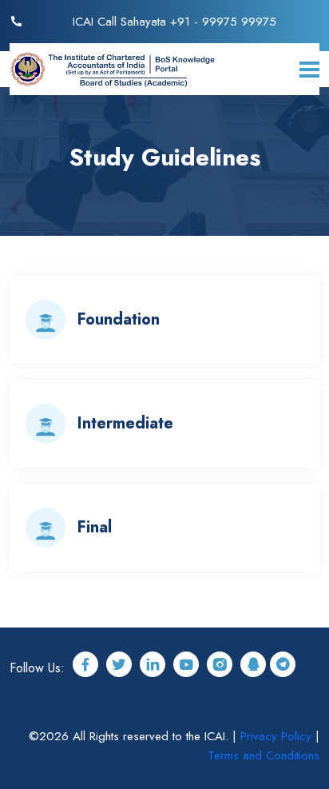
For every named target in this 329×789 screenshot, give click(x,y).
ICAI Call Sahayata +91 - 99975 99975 (174, 21)
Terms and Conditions (263, 755)
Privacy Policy (275, 736)
